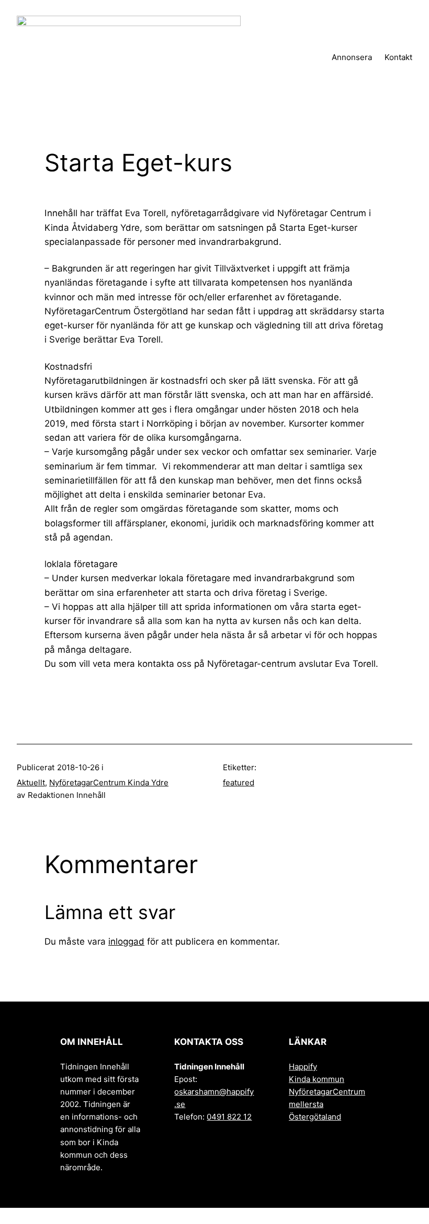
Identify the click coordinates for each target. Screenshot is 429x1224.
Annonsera (352, 57)
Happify (303, 1067)
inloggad (126, 941)
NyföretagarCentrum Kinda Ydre (108, 782)
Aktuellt (31, 782)
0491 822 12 (229, 1117)
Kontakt (398, 57)
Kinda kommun (316, 1079)
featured (238, 782)
